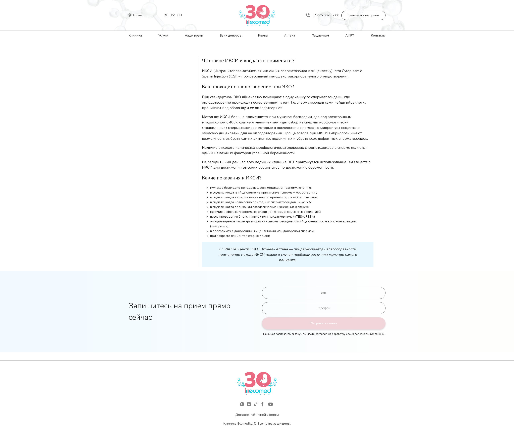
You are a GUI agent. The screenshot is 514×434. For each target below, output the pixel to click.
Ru (166, 15)
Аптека (289, 35)
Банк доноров (230, 35)
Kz (173, 15)
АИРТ (349, 35)
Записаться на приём (363, 15)
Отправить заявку (324, 323)
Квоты (263, 35)
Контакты (378, 35)
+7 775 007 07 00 (325, 15)
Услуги (163, 35)
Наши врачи (194, 35)
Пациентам (320, 35)
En (179, 15)
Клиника (135, 35)
